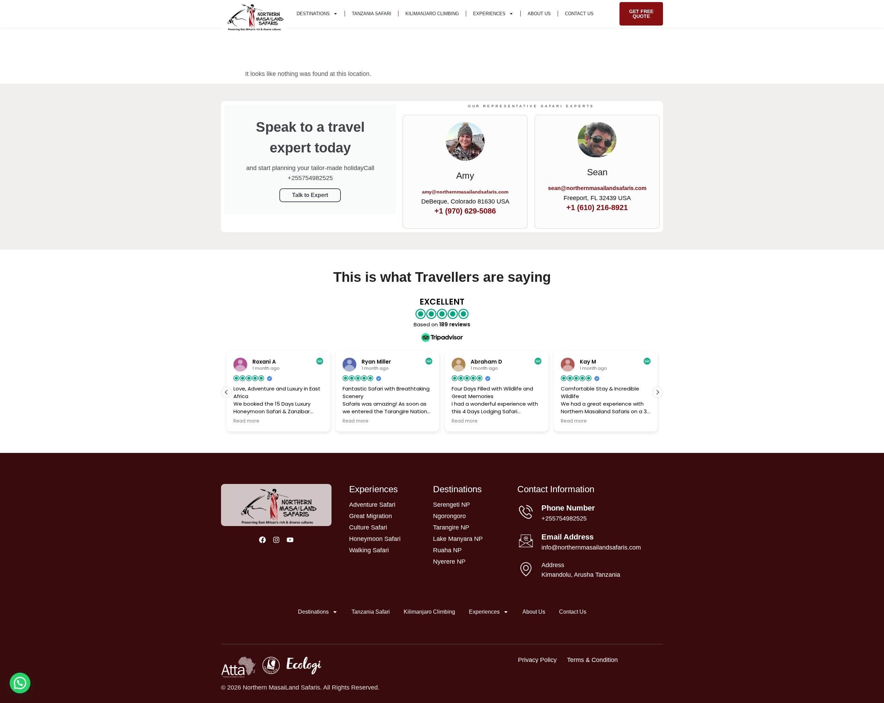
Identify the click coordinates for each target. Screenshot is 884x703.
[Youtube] (290, 539)
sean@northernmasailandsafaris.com (597, 188)
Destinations (313, 13)
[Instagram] (276, 539)
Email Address (567, 537)
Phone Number (568, 508)
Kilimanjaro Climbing (432, 13)
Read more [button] (246, 421)
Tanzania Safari (371, 13)
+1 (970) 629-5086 (465, 211)
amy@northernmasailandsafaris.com (465, 192)
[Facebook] (262, 539)
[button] (657, 392)
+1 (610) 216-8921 (597, 207)
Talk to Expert (310, 195)
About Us (539, 13)
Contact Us (579, 13)
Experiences (489, 13)
